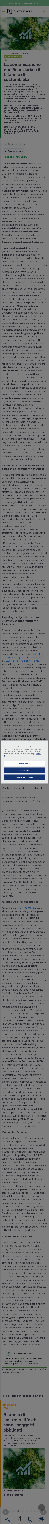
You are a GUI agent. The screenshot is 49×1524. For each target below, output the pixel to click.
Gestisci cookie (24, 763)
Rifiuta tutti (24, 770)
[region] (24, 761)
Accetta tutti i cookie (24, 777)
